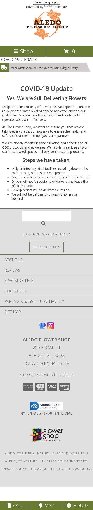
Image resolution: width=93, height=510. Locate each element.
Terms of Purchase (48, 469)
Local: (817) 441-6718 (46, 363)
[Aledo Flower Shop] (47, 39)
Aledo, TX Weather (21, 461)
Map (48, 506)
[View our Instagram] (50, 328)
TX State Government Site (65, 461)
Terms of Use (80, 469)
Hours (79, 506)
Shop (26, 51)
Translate (60, 7)
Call (17, 506)
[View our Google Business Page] (42, 328)
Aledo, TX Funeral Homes (26, 453)
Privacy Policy (14, 469)
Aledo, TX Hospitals (71, 453)
